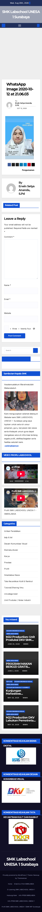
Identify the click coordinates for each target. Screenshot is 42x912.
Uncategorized (11, 594)
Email (7, 299)
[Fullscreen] (35, 481)
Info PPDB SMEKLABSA (27, 895)
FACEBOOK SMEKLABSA (16, 359)
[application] (21, 473)
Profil (6, 569)
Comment (9, 237)
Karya (7, 556)
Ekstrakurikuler (11, 550)
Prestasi (7, 562)
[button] (34, 25)
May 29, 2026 (14, 698)
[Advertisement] (21, 57)
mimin (25, 644)
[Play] (7, 481)
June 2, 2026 (13, 671)
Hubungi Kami (12, 895)
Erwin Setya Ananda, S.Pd (23, 104)
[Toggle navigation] (19, 25)
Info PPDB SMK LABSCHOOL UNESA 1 (21, 901)
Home (10, 884)
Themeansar (22, 878)
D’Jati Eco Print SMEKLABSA (24, 884)
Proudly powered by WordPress (14, 875)
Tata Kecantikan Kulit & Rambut (18, 581)
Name (7, 285)
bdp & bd (8, 537)
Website (7, 313)
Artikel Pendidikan (12, 531)
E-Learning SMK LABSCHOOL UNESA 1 (21, 889)
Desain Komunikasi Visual (15, 544)
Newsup (36, 875)
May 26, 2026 (14, 724)
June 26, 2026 (14, 644)
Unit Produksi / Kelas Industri (17, 600)
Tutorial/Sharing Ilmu (13, 587)
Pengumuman (28, 170)
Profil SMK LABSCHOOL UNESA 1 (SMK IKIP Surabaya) (21, 907)
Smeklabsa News (12, 575)
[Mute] (31, 481)
